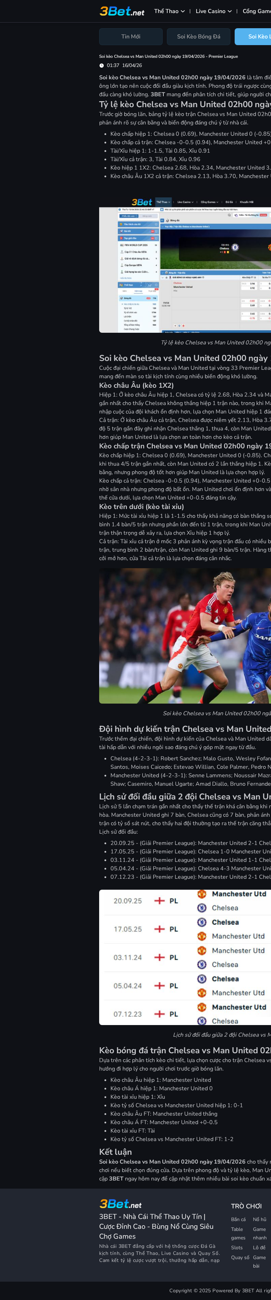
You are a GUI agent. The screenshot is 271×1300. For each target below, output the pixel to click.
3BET (125, 1246)
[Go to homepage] (120, 1203)
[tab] (131, 36)
